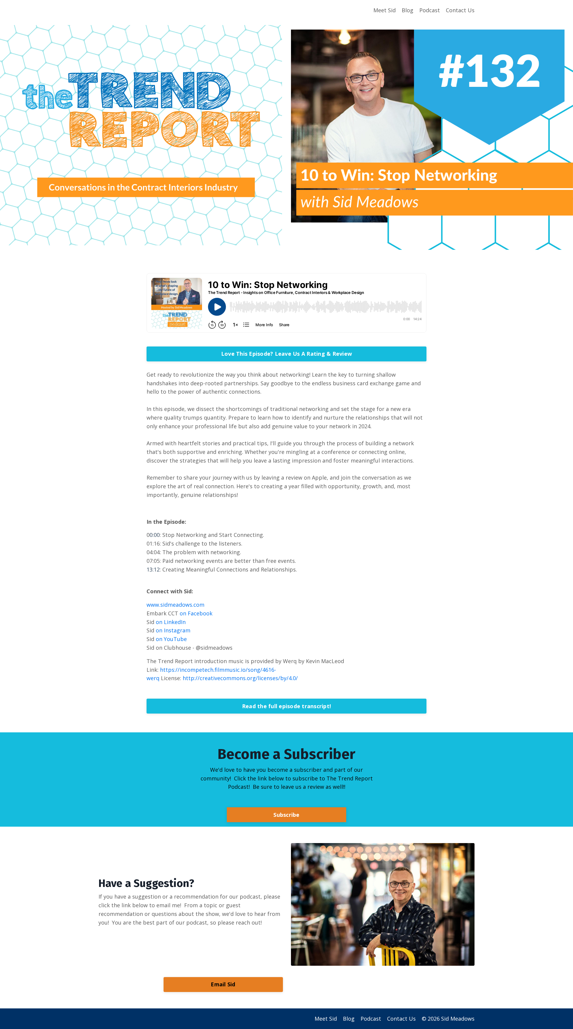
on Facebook (196, 613)
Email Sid (223, 984)
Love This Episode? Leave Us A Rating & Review (286, 353)
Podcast (429, 10)
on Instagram (173, 630)
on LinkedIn (171, 622)
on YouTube (171, 639)
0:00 (155, 534)
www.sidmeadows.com (175, 604)
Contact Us (460, 10)
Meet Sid (384, 10)
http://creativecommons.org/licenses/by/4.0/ (240, 678)
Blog (407, 10)
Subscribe (286, 814)
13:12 (153, 569)
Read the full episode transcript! (286, 706)
